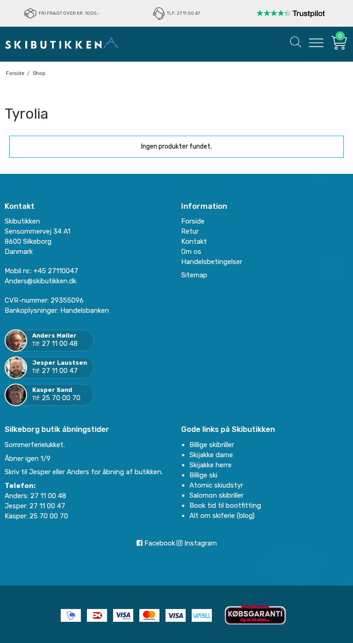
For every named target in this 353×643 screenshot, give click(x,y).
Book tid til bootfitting (225, 505)
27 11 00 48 (60, 343)
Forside (193, 221)
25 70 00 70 (61, 398)
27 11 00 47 (60, 371)
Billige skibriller (211, 445)
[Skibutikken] (62, 42)
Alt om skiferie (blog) (222, 515)
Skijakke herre (210, 465)
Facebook (158, 543)
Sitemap (194, 275)
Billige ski (203, 475)
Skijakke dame (211, 455)
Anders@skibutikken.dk (40, 281)
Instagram (199, 543)
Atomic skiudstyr (216, 485)
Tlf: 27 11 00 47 (183, 13)
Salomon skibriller (216, 495)
